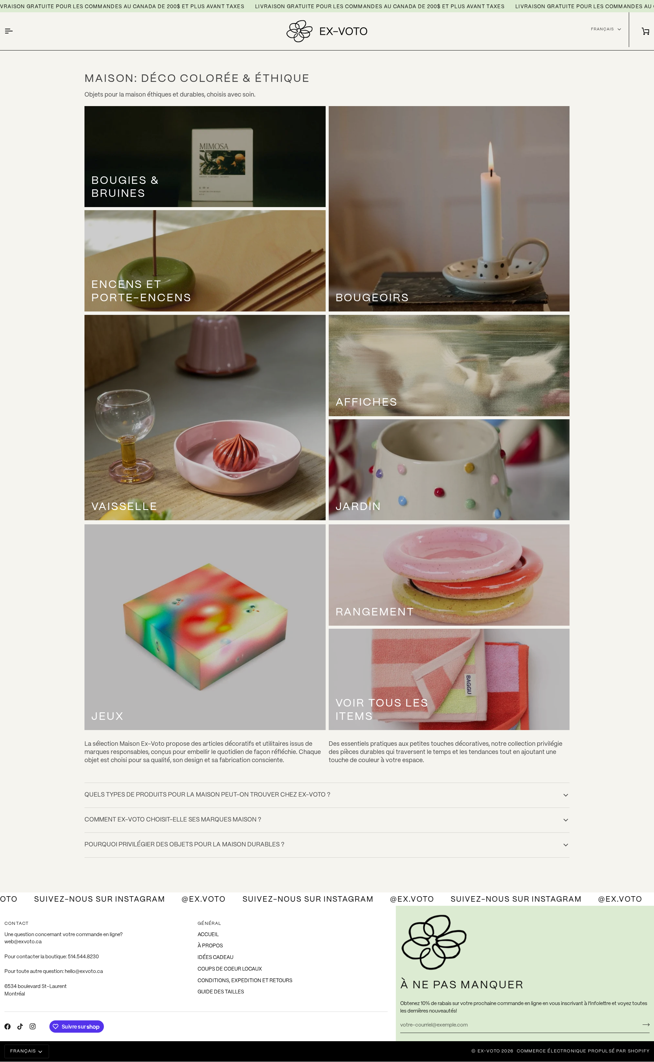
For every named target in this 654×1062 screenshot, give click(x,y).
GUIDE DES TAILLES (221, 992)
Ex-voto (489, 1051)
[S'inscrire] (644, 1024)
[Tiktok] (20, 1026)
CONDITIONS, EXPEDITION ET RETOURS (245, 980)
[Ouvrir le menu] (14, 31)
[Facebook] (7, 1026)
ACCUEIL (208, 934)
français (602, 29)
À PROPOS (210, 946)
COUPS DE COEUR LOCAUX (230, 969)
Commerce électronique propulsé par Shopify (583, 1051)
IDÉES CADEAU (215, 957)
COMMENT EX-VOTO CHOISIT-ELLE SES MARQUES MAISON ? (172, 820)
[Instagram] (33, 1026)
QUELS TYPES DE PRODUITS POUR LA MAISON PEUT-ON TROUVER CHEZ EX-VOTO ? (207, 795)
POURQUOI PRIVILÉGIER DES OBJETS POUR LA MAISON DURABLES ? (184, 845)
